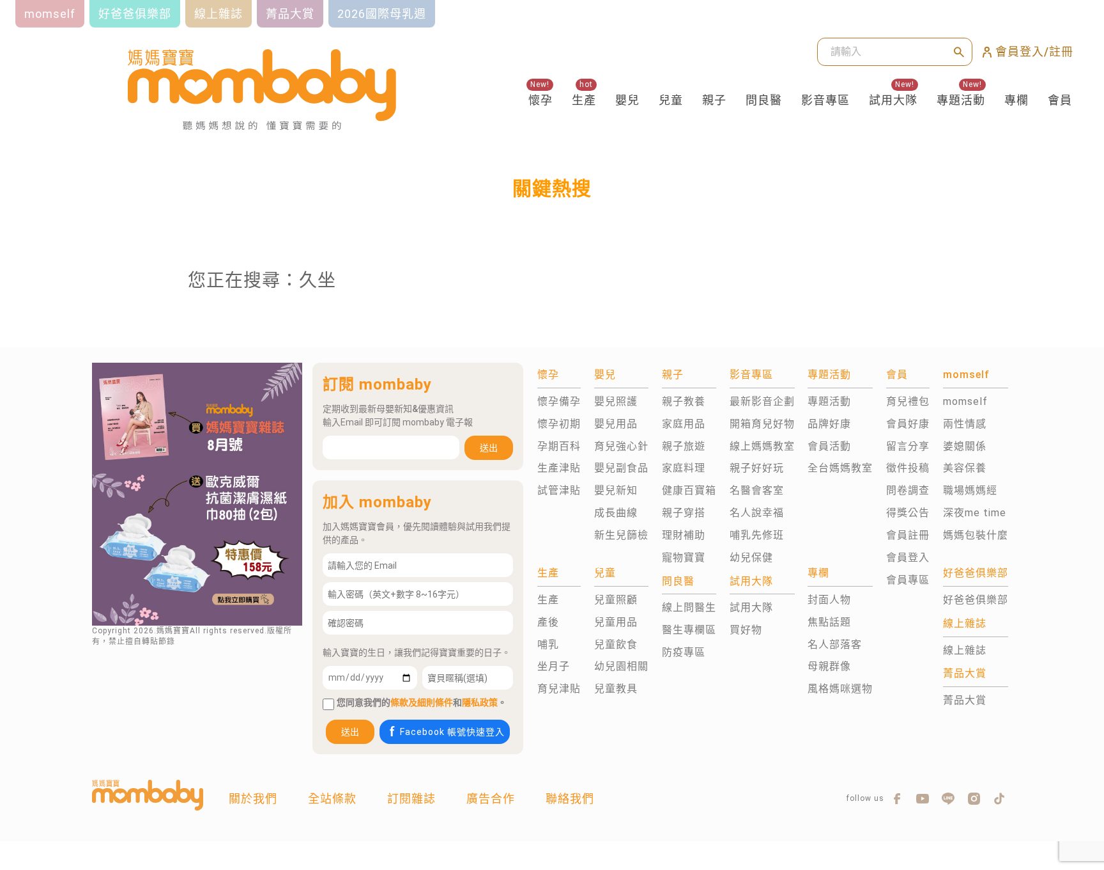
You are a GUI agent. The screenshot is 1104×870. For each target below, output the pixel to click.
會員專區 (908, 580)
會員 (1060, 100)
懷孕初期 (559, 424)
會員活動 (829, 446)
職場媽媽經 (970, 490)
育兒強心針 (621, 446)
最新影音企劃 (762, 401)
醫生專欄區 (689, 630)
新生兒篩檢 (621, 535)
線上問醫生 (689, 607)
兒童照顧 (616, 600)
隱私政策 (480, 702)
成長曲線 (616, 513)
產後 (548, 622)
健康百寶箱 (689, 490)
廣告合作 (490, 798)
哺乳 (548, 644)
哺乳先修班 (757, 535)
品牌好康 (829, 424)
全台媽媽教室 (840, 468)
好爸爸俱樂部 (975, 600)
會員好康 (908, 424)
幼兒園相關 (621, 666)
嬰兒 (627, 100)
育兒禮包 (908, 401)
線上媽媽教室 (762, 446)
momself (965, 401)
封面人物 (829, 600)
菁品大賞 (964, 700)
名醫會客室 (757, 490)
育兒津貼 (559, 689)
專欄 (1016, 100)
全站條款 (332, 798)
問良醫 (764, 100)
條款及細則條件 (421, 702)
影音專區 (825, 100)
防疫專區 (683, 652)
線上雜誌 (964, 650)
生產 (584, 100)
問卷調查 (908, 490)
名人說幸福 (757, 513)
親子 (714, 100)
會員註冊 (908, 535)
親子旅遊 (683, 446)
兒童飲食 (616, 644)
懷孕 (540, 100)
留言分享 (908, 446)
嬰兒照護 (616, 401)
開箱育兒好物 (762, 424)
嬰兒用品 (616, 424)
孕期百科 (559, 446)
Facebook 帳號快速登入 (452, 732)
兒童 (671, 100)
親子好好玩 (757, 468)
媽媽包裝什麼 (975, 535)
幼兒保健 (751, 557)
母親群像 (829, 666)
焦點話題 (829, 622)
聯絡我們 (570, 798)
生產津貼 (559, 468)
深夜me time (974, 513)
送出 (489, 448)
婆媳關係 (964, 446)
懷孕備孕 (559, 401)
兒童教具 (616, 689)
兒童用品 (616, 622)
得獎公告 (908, 513)
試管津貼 (559, 490)
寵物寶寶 (683, 557)
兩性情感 (964, 424)
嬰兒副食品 (621, 468)
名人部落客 (835, 644)
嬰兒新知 (616, 490)
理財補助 (683, 535)
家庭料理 (683, 468)
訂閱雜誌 (411, 798)
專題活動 (961, 100)
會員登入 (908, 557)
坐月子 (553, 666)
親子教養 (683, 401)
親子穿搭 (683, 513)
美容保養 (964, 468)
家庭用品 (683, 424)
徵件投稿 (908, 468)
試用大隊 (893, 100)
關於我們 (253, 798)
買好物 (746, 630)
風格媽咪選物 (840, 689)
